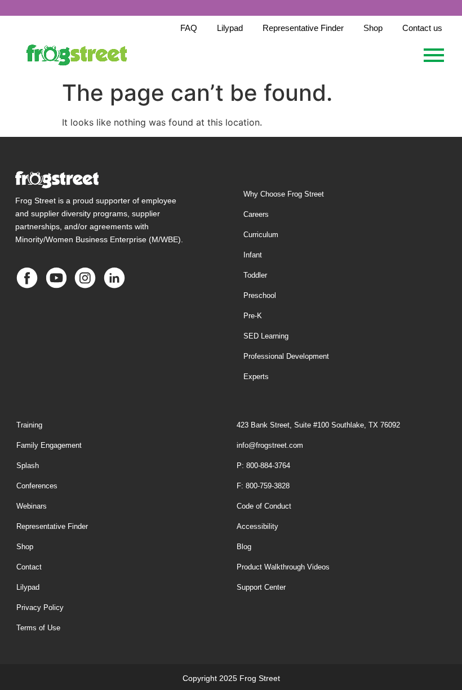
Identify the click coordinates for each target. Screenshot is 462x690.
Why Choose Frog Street (283, 194)
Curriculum (260, 234)
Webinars (31, 506)
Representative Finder (52, 526)
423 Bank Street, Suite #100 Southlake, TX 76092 (318, 425)
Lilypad (27, 587)
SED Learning (265, 336)
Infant (252, 255)
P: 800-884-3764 (263, 465)
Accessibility (257, 526)
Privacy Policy (40, 607)
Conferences (36, 486)
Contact (29, 567)
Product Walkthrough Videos (283, 567)
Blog (244, 546)
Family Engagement (49, 445)
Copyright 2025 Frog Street (231, 678)
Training (29, 425)
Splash (27, 465)
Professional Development (286, 356)
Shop (24, 546)
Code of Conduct (264, 506)
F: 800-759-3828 (263, 486)
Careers (256, 214)
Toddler (255, 275)
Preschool (259, 295)
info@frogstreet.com (270, 445)
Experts (256, 376)
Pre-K (252, 315)
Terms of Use (38, 628)
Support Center (261, 587)
